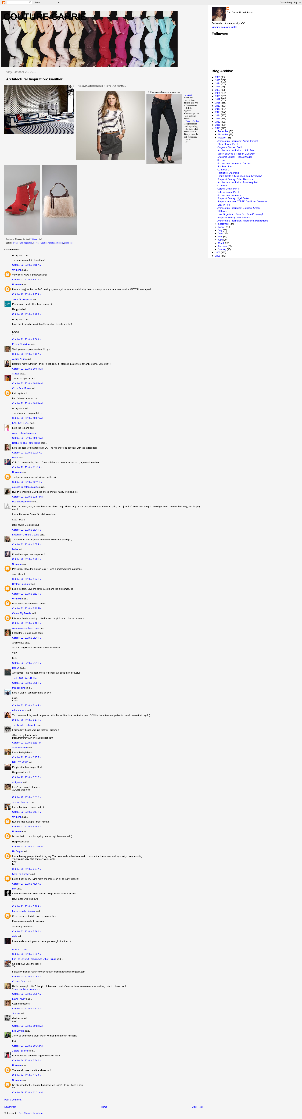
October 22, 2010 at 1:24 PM (26, 579)
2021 (218, 93)
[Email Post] (40, 239)
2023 (218, 86)
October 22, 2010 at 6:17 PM (26, 812)
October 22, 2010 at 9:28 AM (26, 314)
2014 (218, 115)
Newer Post (10, 1107)
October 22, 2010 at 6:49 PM (26, 826)
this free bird (18, 688)
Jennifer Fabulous (21, 802)
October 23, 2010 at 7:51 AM (26, 1008)
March (221, 243)
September (224, 224)
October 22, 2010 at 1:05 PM (26, 544)
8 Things (221, 160)
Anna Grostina (19, 747)
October (222, 137)
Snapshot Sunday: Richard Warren (234, 157)
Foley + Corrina (192, 121)
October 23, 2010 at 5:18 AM (26, 906)
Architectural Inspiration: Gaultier (234, 163)
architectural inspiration (22, 243)
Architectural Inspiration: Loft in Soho (236, 150)
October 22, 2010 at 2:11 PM (26, 608)
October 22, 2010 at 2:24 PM (26, 638)
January (222, 249)
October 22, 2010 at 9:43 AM (26, 354)
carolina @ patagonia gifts (25, 487)
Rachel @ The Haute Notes (26, 443)
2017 (218, 106)
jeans (66, 243)
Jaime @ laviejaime (22, 299)
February (223, 246)
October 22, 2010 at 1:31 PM (26, 593)
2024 (218, 83)
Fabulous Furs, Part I (228, 172)
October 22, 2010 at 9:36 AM (26, 339)
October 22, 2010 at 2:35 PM (26, 683)
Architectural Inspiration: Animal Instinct (237, 141)
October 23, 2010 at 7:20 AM (26, 994)
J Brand (188, 95)
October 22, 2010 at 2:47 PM (26, 720)
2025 (218, 80)
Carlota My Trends (21, 613)
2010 (218, 128)
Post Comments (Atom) (30, 1113)
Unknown (16, 270)
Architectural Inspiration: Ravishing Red (237, 182)
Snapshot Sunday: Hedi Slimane (233, 217)
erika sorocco (19, 710)
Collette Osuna (19, 981)
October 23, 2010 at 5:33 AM (26, 954)
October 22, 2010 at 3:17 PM (26, 757)
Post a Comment (12, 1099)
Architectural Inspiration (229, 195)
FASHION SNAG (20, 423)
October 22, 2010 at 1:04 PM (26, 529)
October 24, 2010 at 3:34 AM (26, 1060)
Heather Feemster (21, 584)
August (222, 227)
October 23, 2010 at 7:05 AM (26, 976)
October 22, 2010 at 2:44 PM (26, 705)
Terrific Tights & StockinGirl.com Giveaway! (239, 176)
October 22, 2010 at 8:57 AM (26, 279)
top (71, 243)
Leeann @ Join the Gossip (25, 534)
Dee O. (15, 668)
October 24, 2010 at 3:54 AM (26, 1075)
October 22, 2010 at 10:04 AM (27, 368)
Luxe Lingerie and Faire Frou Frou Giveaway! (240, 214)
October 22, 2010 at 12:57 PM (27, 496)
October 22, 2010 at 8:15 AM (26, 265)
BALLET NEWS (20, 762)
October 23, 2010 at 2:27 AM (26, 869)
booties (36, 243)
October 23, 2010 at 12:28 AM (27, 846)
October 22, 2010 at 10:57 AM (27, 438)
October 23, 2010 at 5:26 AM (26, 931)
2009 (218, 252)
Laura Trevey (19, 999)
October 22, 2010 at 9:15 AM (26, 294)
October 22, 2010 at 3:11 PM (26, 742)
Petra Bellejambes (21, 501)
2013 (218, 118)
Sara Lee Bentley (21, 874)
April (220, 239)
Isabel (15, 549)
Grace (15, 457)
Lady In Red (223, 204)
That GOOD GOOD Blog (24, 678)
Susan (15, 1013)
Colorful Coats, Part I (228, 192)
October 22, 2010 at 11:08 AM (27, 452)
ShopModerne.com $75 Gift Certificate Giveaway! (242, 201)
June (221, 233)
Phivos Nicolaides (21, 344)
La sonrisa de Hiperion (23, 911)
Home (104, 1107)
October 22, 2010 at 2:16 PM (26, 623)
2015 (218, 112)
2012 (218, 121)
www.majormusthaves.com (25, 628)
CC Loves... (223, 211)
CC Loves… (223, 169)
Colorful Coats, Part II (228, 188)
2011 (218, 125)
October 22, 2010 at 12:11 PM (27, 482)
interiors (59, 243)
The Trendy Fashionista (24, 725)
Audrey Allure (19, 359)
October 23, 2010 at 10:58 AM (27, 1026)
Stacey (15, 373)
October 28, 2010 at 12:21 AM (27, 1092)
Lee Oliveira (18, 1030)
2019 (218, 99)
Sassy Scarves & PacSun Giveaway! (236, 153)
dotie (14, 936)
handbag (51, 243)
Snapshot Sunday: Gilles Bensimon (235, 179)
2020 (218, 96)
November (223, 134)
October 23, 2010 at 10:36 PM (27, 1046)
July (220, 230)
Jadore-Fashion (20, 1050)
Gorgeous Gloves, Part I (229, 147)
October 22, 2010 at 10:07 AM (27, 418)
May (220, 236)
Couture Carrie (44, 17)
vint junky (17, 782)
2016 (218, 109)
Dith (14, 888)
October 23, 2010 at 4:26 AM (26, 883)
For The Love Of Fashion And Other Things (34, 959)
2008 (218, 256)
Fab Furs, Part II (225, 166)
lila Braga (17, 851)
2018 (218, 102)
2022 (218, 90)
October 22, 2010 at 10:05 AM (27, 383)
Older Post (197, 1107)
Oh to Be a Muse (21, 388)
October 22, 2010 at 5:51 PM (26, 777)
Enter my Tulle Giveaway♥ (26, 989)
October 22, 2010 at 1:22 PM (26, 559)
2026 (218, 77)
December (223, 131)
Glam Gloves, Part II (227, 144)
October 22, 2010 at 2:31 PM (26, 663)
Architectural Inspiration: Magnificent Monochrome (242, 220)
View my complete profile (224, 27)
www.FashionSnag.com (24, 433)
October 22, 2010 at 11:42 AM (27, 467)
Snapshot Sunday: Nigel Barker (233, 198)
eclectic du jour (20, 949)
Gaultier (44, 243)
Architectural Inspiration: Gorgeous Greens (239, 208)
